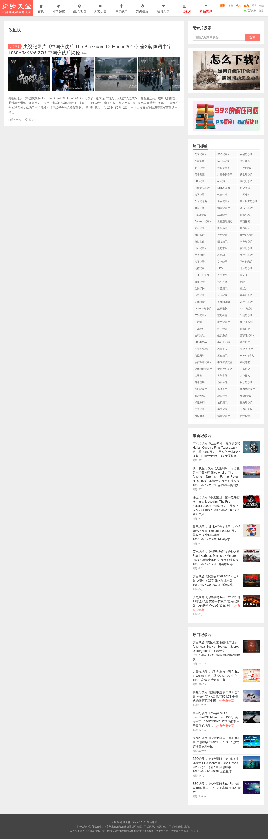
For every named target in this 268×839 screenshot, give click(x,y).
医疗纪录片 (223, 241)
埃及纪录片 (223, 402)
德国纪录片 (223, 208)
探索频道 (200, 161)
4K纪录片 (222, 181)
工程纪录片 (223, 355)
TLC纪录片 (246, 409)
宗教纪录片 (201, 261)
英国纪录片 (201, 167)
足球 (242, 281)
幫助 (253, 5)
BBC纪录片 (223, 154)
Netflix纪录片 (224, 161)
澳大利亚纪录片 (249, 201)
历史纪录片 (201, 295)
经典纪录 (163, 11)
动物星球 (222, 382)
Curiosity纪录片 (203, 221)
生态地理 (79, 11)
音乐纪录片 (246, 208)
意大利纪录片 (202, 348)
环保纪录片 (246, 395)
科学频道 (222, 328)
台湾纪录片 (223, 295)
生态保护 (200, 254)
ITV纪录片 (200, 328)
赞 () (32, 119)
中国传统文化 (224, 362)
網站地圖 (152, 822)
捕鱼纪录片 (223, 415)
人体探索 (200, 301)
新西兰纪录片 (247, 389)
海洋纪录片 (201, 281)
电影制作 (200, 241)
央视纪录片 (246, 154)
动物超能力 (246, 362)
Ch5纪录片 (201, 248)
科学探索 (58, 11)
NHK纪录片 (223, 187)
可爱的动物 (223, 301)
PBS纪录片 (201, 181)
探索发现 (200, 395)
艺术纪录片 (201, 228)
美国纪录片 (201, 154)
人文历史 (100, 11)
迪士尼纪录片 (247, 234)
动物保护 (200, 288)
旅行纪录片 (223, 234)
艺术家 (198, 322)
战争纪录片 (246, 254)
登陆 (261, 5)
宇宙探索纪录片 (203, 362)
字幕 (230, 5)
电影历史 (245, 368)
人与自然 (222, 375)
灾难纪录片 (246, 248)
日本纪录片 (223, 261)
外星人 (243, 288)
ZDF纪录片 (201, 389)
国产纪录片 (246, 167)
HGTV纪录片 (247, 355)
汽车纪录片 (246, 241)
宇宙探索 (245, 221)
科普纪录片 (223, 288)
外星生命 (222, 275)
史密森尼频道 (224, 221)
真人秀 (243, 275)
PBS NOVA (201, 342)
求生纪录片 (223, 322)
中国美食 (245, 194)
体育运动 (222, 194)
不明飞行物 (223, 342)
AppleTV (222, 348)
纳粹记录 (200, 268)
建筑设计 (245, 228)
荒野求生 (222, 248)
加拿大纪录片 (202, 187)
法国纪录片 (201, 194)
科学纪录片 (246, 382)
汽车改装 (222, 281)
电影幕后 (200, 234)
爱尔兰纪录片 (224, 368)
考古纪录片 (223, 201)
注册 (261, 10)
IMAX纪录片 (247, 308)
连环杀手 (222, 389)
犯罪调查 (200, 174)
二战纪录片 (223, 214)
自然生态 (245, 214)
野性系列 (200, 402)
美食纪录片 (246, 174)
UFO (220, 268)
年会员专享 (223, 167)
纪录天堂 (17, 8)
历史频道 (245, 187)
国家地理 (245, 161)
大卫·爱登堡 (246, 348)
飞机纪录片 (246, 315)
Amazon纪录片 (203, 308)
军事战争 (121, 11)
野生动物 (222, 228)
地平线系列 (246, 322)
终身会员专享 (224, 174)
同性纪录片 (246, 261)
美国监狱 (222, 409)
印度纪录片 (246, 301)
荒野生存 (222, 315)
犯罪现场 (200, 382)
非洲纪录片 (246, 268)
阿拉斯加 (200, 355)
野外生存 (142, 11)
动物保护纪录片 (203, 368)
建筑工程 (200, 208)
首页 (41, 11)
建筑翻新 (222, 308)
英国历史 (245, 342)
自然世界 (245, 328)
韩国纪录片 (201, 409)
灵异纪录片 (246, 295)
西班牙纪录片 (247, 335)
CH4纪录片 (201, 201)
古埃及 (198, 375)
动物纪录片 (246, 181)
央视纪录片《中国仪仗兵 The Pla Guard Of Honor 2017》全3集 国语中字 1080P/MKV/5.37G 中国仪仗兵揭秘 (90, 49)
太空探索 (245, 375)
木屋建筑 (200, 415)
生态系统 (222, 335)
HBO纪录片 (201, 214)
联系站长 (251, 10)
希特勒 (221, 254)
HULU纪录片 (202, 275)
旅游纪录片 (246, 402)
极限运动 (222, 395)
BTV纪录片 (201, 315)
